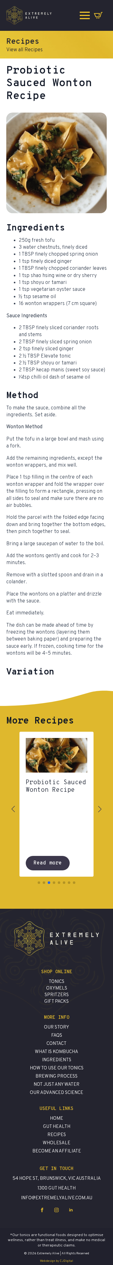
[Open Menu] (85, 15)
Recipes (56, 1135)
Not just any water (56, 1085)
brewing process (56, 1076)
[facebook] (42, 1210)
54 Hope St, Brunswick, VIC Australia (57, 1179)
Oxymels (56, 988)
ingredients (56, 1060)
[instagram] (56, 1210)
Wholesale (56, 1143)
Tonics (56, 982)
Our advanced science (56, 1093)
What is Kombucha (56, 1052)
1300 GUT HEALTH (56, 1188)
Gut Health (56, 1127)
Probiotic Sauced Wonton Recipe (56, 786)
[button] (13, 809)
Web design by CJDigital (56, 1261)
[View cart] (98, 15)
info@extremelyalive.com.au (56, 1198)
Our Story (56, 1027)
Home (56, 1119)
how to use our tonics (56, 1068)
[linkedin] (71, 1210)
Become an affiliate (56, 1151)
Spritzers (57, 995)
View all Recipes (24, 50)
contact (56, 1044)
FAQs (56, 1036)
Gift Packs (56, 1002)
